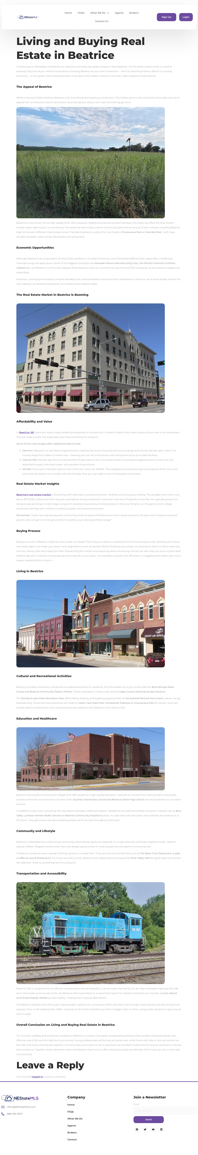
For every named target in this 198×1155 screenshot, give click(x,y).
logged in (37, 1076)
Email (136, 1104)
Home (68, 12)
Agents (119, 12)
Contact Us (101, 21)
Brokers (134, 12)
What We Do (97, 12)
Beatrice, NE (26, 432)
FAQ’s (81, 12)
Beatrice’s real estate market (33, 494)
